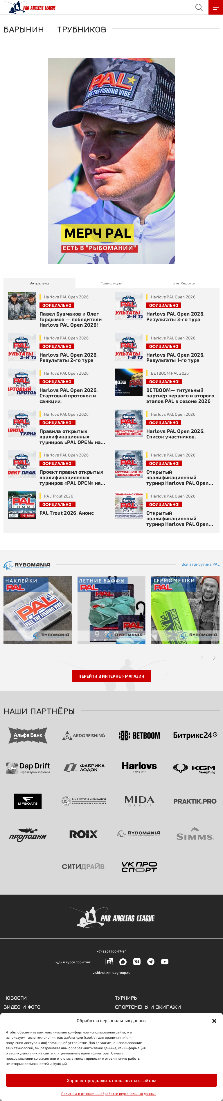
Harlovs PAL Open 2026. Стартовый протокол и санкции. (68, 395)
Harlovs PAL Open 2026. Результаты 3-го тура (175, 316)
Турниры (126, 997)
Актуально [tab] (39, 283)
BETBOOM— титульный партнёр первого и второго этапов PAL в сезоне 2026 (180, 395)
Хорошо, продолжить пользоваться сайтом (111, 1080)
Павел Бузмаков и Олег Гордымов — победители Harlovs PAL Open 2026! (70, 319)
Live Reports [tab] (183, 283)
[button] (214, 1020)
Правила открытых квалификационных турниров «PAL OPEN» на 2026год (70, 439)
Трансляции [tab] (111, 283)
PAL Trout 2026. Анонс (66, 512)
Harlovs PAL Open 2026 (66, 297)
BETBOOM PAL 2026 (170, 373)
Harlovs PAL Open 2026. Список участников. (175, 433)
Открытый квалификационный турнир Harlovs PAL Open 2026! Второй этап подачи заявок (179, 482)
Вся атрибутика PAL (200, 564)
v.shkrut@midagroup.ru (111, 972)
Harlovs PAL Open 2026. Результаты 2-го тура (68, 357)
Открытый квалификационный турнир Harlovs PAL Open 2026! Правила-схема (177, 521)
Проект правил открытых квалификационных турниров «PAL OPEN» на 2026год (71, 480)
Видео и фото (21, 1006)
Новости (15, 997)
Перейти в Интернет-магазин (111, 676)
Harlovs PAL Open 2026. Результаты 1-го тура (175, 357)
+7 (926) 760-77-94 (112, 951)
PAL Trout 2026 (58, 496)
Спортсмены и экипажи (148, 1006)
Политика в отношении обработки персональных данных (108, 1093)
